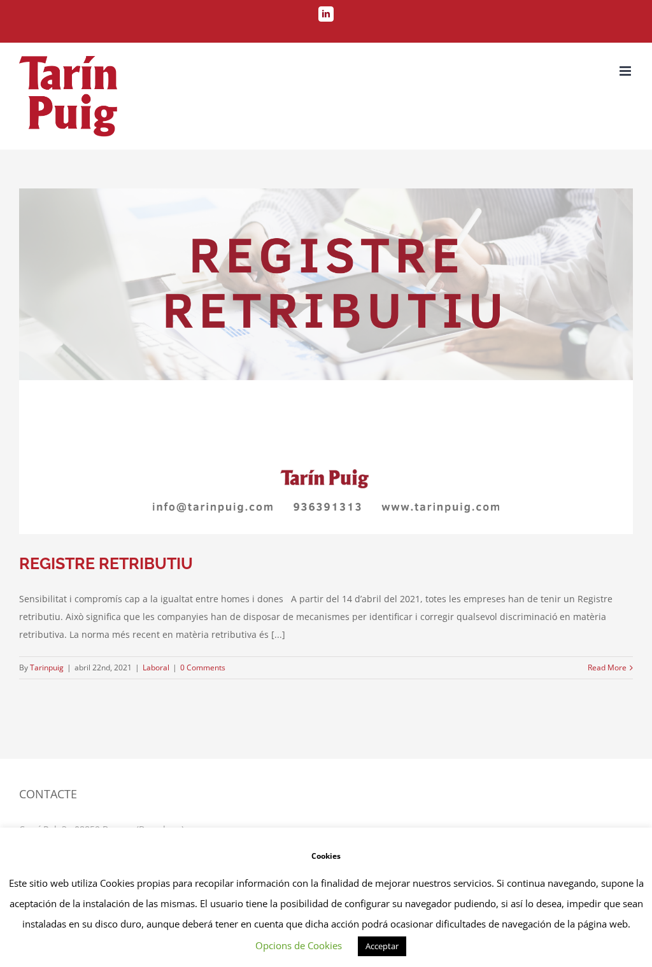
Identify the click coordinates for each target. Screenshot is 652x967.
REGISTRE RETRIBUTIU (106, 563)
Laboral (156, 667)
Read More (607, 667)
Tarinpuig (47, 667)
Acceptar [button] (382, 946)
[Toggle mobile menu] (626, 71)
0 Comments (202, 667)
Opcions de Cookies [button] (298, 945)
